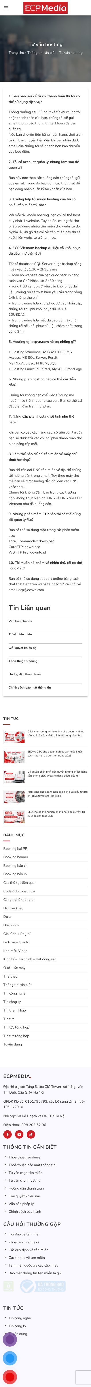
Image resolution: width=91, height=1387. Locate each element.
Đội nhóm (11, 925)
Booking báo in (15, 874)
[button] (6, 7)
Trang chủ (16, 52)
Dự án (8, 916)
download (47, 541)
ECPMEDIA (16, 1076)
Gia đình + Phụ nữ (17, 933)
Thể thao (10, 976)
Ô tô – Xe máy (14, 967)
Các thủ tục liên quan (19, 882)
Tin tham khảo (14, 1010)
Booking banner (15, 857)
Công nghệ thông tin (19, 899)
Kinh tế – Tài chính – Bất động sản (30, 959)
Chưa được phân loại (19, 891)
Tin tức (8, 1019)
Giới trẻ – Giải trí (16, 942)
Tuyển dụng (12, 1044)
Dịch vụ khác (13, 908)
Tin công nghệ (14, 993)
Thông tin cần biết (41, 52)
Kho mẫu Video (15, 950)
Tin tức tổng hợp (16, 1027)
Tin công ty (12, 1001)
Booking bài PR (15, 848)
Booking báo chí (15, 865)
